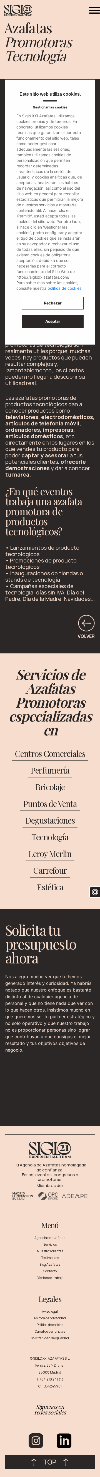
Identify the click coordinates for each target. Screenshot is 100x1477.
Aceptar (52, 321)
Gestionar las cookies (50, 107)
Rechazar (53, 303)
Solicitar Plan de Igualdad (50, 1338)
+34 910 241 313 (51, 1379)
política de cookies (64, 288)
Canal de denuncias (50, 1331)
